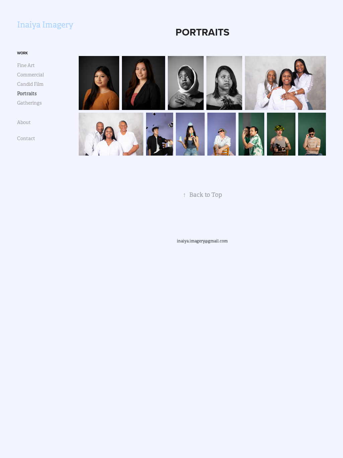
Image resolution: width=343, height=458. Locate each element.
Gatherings (29, 103)
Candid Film (30, 84)
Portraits (27, 94)
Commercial (30, 75)
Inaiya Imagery (45, 25)
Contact (26, 138)
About (24, 122)
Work (22, 53)
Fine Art (26, 65)
